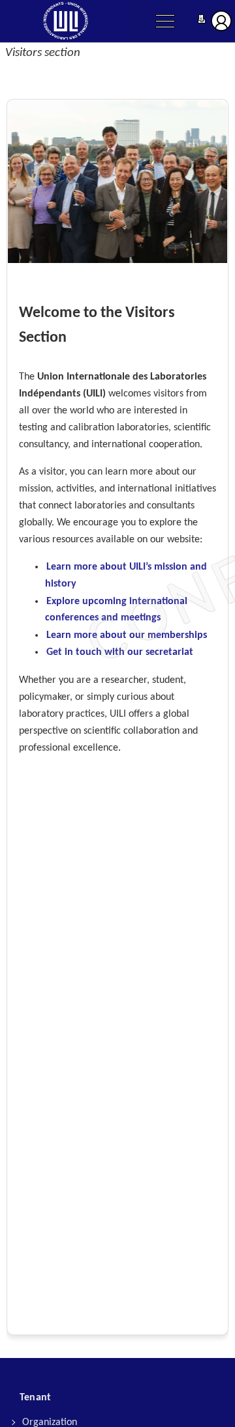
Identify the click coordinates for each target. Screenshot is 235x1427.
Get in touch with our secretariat (119, 652)
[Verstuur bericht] (202, 20)
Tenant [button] (35, 1397)
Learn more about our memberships (126, 635)
